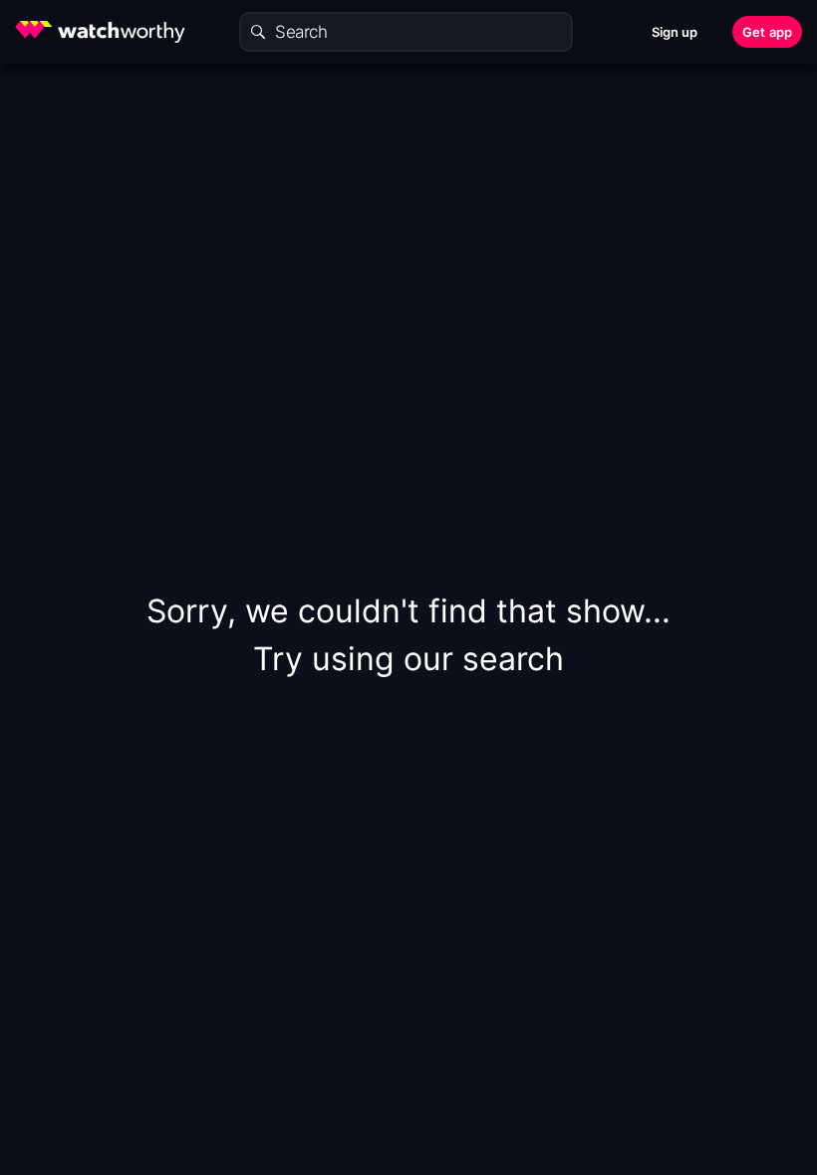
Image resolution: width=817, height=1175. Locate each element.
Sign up (675, 32)
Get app (767, 32)
